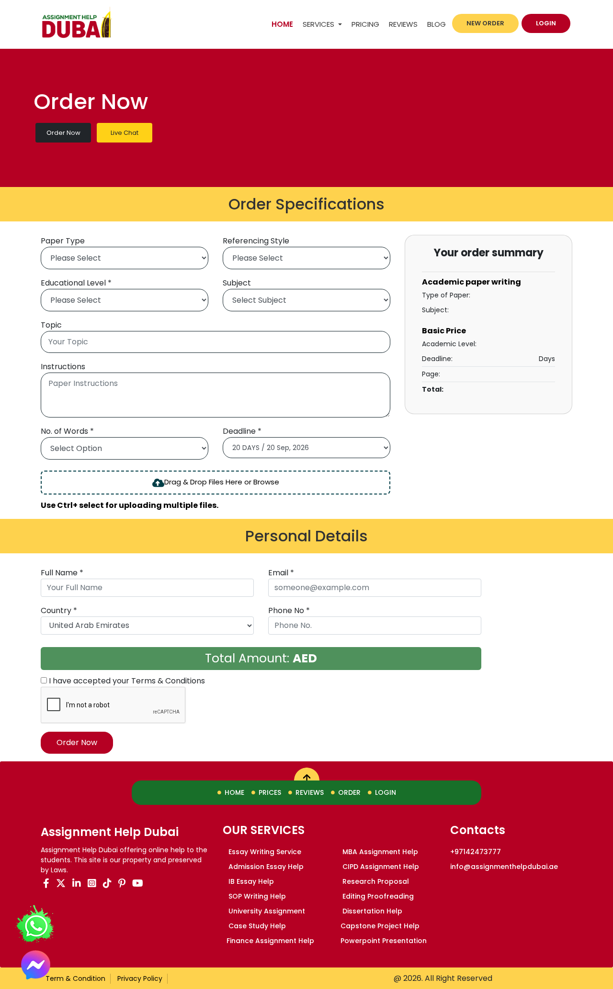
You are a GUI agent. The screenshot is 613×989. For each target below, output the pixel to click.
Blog (436, 24)
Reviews (403, 24)
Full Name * (62, 572)
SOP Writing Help (256, 896)
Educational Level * (76, 282)
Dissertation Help (371, 911)
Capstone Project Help (380, 926)
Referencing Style (256, 240)
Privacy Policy (139, 978)
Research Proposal (375, 881)
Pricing (365, 24)
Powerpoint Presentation (384, 940)
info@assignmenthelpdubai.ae (504, 866)
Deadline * (242, 431)
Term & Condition (75, 978)
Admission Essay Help (265, 866)
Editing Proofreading (377, 896)
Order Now (63, 132)
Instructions (63, 366)
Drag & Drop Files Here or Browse (221, 482)
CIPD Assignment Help (380, 866)
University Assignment (266, 911)
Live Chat (124, 132)
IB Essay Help (250, 881)
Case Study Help (256, 926)
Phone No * (289, 610)
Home (285, 24)
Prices (270, 792)
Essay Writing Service (264, 852)
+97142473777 (475, 852)
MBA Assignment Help (379, 852)
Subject (237, 282)
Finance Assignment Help (270, 940)
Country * (59, 610)
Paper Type (63, 240)
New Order (485, 23)
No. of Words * (67, 431)
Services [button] (319, 24)
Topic (51, 324)
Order (349, 792)
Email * (281, 572)
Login (546, 23)
